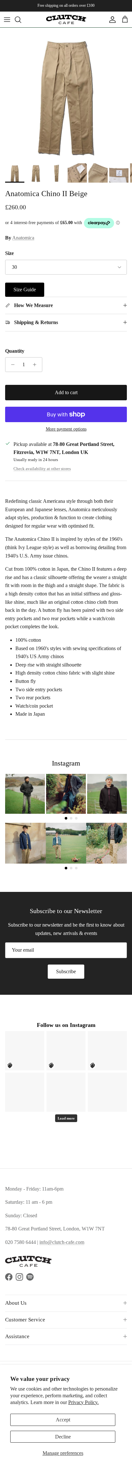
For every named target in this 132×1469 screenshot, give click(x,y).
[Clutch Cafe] (66, 19)
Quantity (14, 351)
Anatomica (23, 237)
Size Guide (24, 289)
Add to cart (66, 392)
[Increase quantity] (36, 365)
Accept (63, 1419)
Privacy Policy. (83, 1402)
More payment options (66, 429)
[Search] (21, 20)
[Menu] (7, 20)
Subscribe (66, 971)
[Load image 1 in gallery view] (66, 94)
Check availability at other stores (42, 469)
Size (9, 253)
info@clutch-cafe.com (61, 1242)
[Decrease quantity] (11, 365)
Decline (63, 1436)
